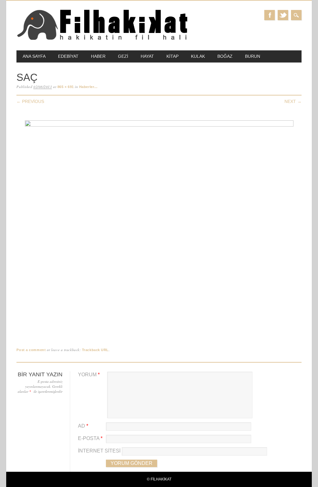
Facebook (269, 15)
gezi (123, 56)
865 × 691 (65, 87)
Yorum (89, 374)
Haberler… (88, 87)
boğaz (225, 56)
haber (98, 56)
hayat (147, 56)
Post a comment (31, 350)
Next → (293, 101)
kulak (198, 56)
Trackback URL (95, 350)
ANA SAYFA (34, 56)
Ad (83, 426)
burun (252, 56)
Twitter (283, 15)
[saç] (159, 125)
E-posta (90, 438)
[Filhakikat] (101, 39)
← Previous (30, 101)
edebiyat (68, 56)
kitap (172, 56)
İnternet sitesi (99, 450)
